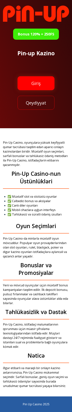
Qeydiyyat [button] (36, 103)
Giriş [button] (36, 83)
